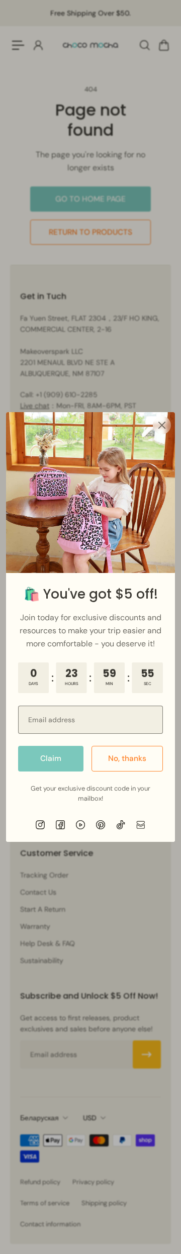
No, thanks (127, 758)
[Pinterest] (101, 825)
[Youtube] (80, 825)
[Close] (162, 425)
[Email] (141, 825)
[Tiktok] (121, 825)
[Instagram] (40, 825)
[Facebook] (60, 825)
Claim (50, 758)
